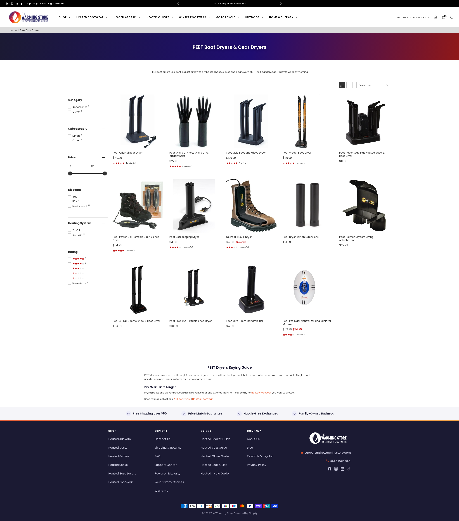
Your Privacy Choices (169, 482)
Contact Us (163, 439)
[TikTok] (349, 469)
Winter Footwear (192, 17)
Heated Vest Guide (214, 448)
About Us (253, 439)
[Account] (435, 17)
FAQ (157, 456)
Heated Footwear (90, 17)
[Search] (452, 17)
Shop (63, 17)
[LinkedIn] (342, 469)
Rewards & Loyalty (167, 473)
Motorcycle (225, 17)
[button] (342, 85)
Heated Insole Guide (215, 473)
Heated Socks (118, 465)
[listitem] (229, 3)
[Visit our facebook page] (6, 3)
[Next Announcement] (281, 3)
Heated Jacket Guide (215, 439)
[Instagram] (336, 469)
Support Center (166, 465)
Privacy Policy (256, 465)
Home (13, 30)
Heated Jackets (119, 439)
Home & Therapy (281, 17)
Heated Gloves (158, 17)
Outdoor (252, 17)
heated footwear (261, 392)
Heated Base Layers (122, 473)
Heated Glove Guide (215, 456)
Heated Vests (117, 448)
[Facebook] (329, 469)
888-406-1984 (340, 461)
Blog (250, 448)
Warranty (161, 491)
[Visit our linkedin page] (16, 3)
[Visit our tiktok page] (21, 3)
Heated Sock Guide (214, 465)
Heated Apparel (125, 17)
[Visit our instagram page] (11, 3)
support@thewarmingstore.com (45, 3)
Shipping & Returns (168, 448)
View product (137, 144)
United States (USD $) (411, 17)
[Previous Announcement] (178, 3)
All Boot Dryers (182, 399)
